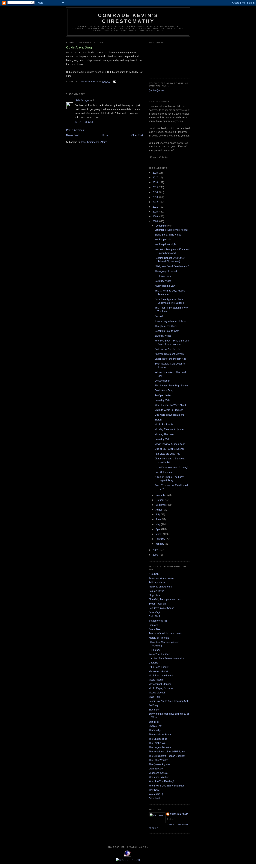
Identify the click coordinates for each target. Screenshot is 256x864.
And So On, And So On (167, 349)
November (161, 495)
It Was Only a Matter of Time (170, 321)
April (158, 529)
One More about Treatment (169, 414)
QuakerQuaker (156, 90)
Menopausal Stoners (160, 684)
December (161, 225)
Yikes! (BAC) (156, 794)
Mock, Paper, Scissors (161, 688)
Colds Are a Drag (164, 390)
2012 (156, 202)
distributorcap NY (158, 620)
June (159, 519)
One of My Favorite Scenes (170, 448)
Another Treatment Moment (169, 354)
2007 (156, 550)
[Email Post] (114, 82)
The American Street (160, 734)
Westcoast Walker (158, 777)
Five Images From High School (171, 385)
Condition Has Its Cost (167, 330)
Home (105, 135)
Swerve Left (155, 726)
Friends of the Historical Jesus (165, 633)
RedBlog (153, 705)
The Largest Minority (160, 747)
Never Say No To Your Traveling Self (169, 701)
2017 (156, 177)
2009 (156, 216)
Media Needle (156, 679)
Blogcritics (154, 595)
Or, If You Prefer (163, 276)
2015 (156, 187)
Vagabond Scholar (158, 773)
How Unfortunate (164, 472)
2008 (156, 221)
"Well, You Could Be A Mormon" (172, 266)
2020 (156, 172)
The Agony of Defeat (166, 271)
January (160, 543)
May (158, 524)
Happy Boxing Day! (165, 285)
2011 (156, 206)
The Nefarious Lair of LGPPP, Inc (167, 751)
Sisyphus (154, 709)
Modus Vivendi (157, 692)
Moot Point (154, 696)
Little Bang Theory (158, 667)
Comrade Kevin (179, 814)
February (161, 538)
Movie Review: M (164, 424)
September (162, 504)
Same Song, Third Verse (168, 234)
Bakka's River (156, 591)
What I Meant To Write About (170, 405)
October (160, 500)
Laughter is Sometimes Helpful (171, 229)
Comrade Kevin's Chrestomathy (128, 18)
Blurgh (158, 419)
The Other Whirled (158, 760)
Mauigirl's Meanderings (161, 675)
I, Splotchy (154, 650)
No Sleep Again (163, 239)
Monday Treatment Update (169, 429)
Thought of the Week (166, 326)
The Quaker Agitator (159, 764)
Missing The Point (164, 434)
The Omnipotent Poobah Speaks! (167, 755)
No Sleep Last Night (165, 244)
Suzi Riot (154, 721)
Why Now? (154, 790)
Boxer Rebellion (157, 603)
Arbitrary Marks (157, 582)
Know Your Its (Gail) (159, 654)
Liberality (153, 662)
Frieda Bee (154, 629)
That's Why (155, 730)
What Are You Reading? (161, 781)
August (160, 509)
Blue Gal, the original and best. (165, 599)
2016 (156, 182)
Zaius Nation (155, 798)
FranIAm (153, 625)
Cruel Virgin (155, 612)
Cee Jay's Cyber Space (161, 608)
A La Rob (154, 574)
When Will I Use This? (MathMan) (167, 785)
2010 (156, 211)
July (158, 514)
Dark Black (155, 616)
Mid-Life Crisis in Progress (169, 410)
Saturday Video (163, 281)
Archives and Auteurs (160, 586)
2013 (156, 197)
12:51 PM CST (84, 122)
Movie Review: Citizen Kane (170, 444)
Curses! (159, 316)
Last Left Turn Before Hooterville (166, 658)
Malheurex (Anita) (158, 671)
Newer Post (72, 135)
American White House (161, 578)
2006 (156, 554)
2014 (156, 192)
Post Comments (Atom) (94, 142)
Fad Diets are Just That (167, 453)
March (159, 534)
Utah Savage (82, 100)
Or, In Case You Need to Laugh (171, 467)
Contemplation (162, 380)
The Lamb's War (157, 743)
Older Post (137, 135)
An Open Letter (163, 395)
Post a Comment (75, 130)
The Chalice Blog (158, 738)
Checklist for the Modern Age (170, 358)
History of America (159, 637)
